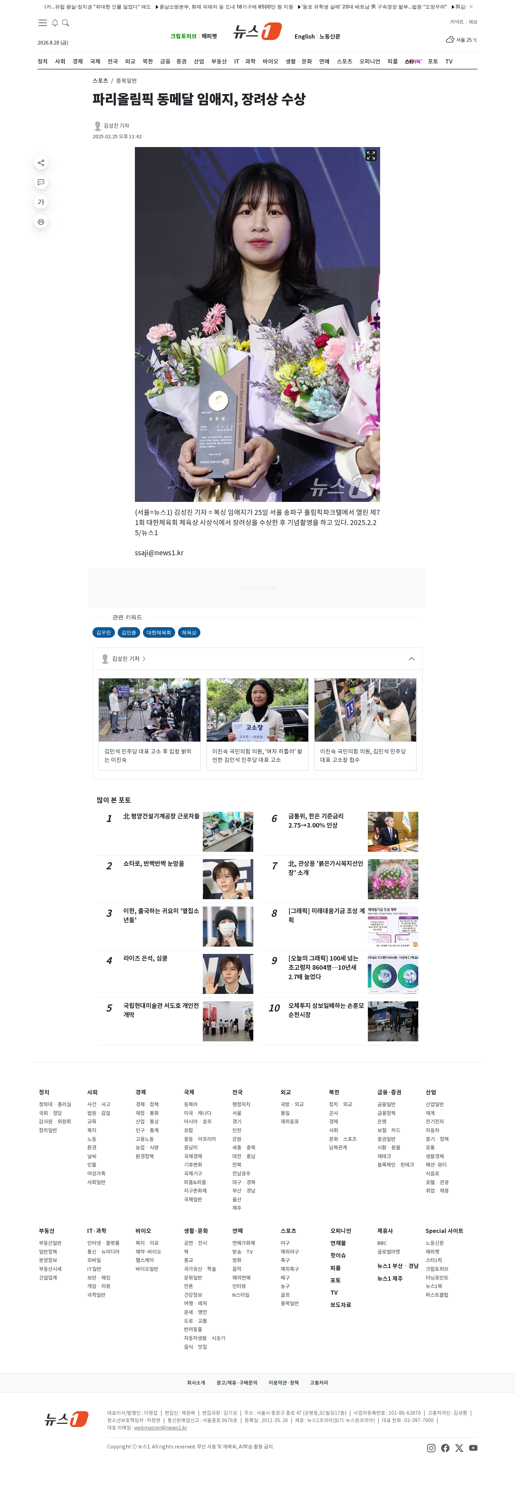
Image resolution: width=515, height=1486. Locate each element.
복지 (91, 1130)
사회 (92, 1092)
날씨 (91, 1156)
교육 (91, 1122)
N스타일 (240, 1295)
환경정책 (145, 1156)
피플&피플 (195, 1182)
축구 (285, 1260)
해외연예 (241, 1278)
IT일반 (94, 1269)
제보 (473, 22)
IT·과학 (97, 1231)
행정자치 (241, 1104)
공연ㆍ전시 (195, 1243)
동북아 (191, 1104)
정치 (44, 1092)
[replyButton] (41, 182)
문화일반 (193, 1278)
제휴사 (385, 1231)
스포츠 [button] (100, 80)
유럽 (188, 1130)
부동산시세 (50, 1269)
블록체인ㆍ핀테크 (395, 1165)
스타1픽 (434, 1260)
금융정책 (386, 1113)
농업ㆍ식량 (147, 1148)
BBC (382, 1243)
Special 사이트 (445, 1231)
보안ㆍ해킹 (98, 1278)
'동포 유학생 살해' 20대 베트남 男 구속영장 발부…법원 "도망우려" (341, 6)
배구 (285, 1278)
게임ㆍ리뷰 (98, 1286)
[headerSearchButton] (65, 22)
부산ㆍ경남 (243, 1191)
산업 (431, 1092)
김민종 (129, 632)
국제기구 (193, 1173)
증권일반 (386, 1139)
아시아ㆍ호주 (198, 1122)
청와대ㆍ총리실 (55, 1104)
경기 (236, 1122)
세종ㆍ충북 (243, 1148)
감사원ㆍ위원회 (55, 1122)
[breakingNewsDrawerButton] (55, 22)
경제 (141, 1092)
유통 (430, 1148)
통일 (285, 1113)
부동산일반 (50, 1243)
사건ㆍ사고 (98, 1104)
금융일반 (386, 1104)
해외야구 (290, 1252)
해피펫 (209, 36)
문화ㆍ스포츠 (343, 1139)
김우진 (103, 632)
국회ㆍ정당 (50, 1113)
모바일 (94, 1260)
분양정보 (48, 1260)
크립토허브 (184, 36)
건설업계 (48, 1278)
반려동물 (193, 1329)
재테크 (384, 1156)
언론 (188, 1286)
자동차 (432, 1130)
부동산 (47, 1231)
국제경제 (193, 1156)
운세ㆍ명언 (195, 1312)
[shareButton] (41, 162)
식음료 (432, 1173)
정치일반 (48, 1130)
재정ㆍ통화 (147, 1113)
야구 (285, 1243)
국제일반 (193, 1199)
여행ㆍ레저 (195, 1303)
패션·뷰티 (436, 1165)
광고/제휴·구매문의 (237, 1383)
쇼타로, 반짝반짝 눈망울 (153, 864)
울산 (236, 1199)
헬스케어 (145, 1260)
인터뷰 (239, 1286)
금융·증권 (389, 1092)
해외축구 (290, 1269)
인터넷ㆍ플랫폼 (103, 1243)
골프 (285, 1295)
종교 (188, 1260)
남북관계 (338, 1148)
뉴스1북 (434, 1286)
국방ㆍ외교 (292, 1104)
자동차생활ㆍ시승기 (204, 1338)
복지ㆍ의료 (147, 1243)
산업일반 (435, 1104)
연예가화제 (243, 1243)
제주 (236, 1208)
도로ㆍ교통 (195, 1321)
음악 (236, 1269)
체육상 (189, 632)
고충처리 (319, 1383)
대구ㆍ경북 (243, 1182)
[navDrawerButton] (42, 22)
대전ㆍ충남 (243, 1156)
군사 (333, 1113)
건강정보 (193, 1295)
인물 (91, 1165)
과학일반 (96, 1295)
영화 (236, 1260)
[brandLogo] (257, 30)
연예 (237, 1231)
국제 (189, 1092)
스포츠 (288, 1231)
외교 (286, 1092)
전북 (236, 1165)
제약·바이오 (148, 1252)
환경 (91, 1148)
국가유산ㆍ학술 (200, 1269)
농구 (285, 1286)
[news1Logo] (66, 1418)
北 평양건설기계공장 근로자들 (161, 816)
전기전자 (435, 1122)
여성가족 (96, 1173)
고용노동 (145, 1139)
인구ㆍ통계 (147, 1130)
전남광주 (241, 1173)
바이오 (143, 1231)
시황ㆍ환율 (388, 1148)
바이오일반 (147, 1269)
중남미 (191, 1148)
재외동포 (290, 1122)
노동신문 (330, 36)
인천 (236, 1130)
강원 (236, 1139)
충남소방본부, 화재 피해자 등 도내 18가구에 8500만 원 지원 (193, 6)
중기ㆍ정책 (437, 1139)
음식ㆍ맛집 (195, 1347)
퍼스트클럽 (437, 1295)
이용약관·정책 (284, 1383)
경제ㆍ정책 (147, 1104)
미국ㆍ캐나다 (198, 1113)
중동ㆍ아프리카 (200, 1139)
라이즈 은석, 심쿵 (145, 958)
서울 (236, 1113)
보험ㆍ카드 (388, 1130)
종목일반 (290, 1303)
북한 (334, 1092)
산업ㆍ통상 (147, 1122)
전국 (237, 1092)
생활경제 (435, 1156)
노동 (91, 1139)
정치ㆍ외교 (340, 1104)
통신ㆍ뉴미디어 (103, 1252)
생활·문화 (196, 1231)
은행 (381, 1122)
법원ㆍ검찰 (98, 1113)
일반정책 (48, 1252)
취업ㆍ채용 (437, 1191)
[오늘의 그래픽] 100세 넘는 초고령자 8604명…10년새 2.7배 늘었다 (323, 967)
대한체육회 (159, 632)
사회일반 (96, 1182)
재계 (430, 1113)
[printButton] (41, 221)
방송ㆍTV (242, 1252)
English (305, 36)
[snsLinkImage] (431, 1447)
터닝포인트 (437, 1278)
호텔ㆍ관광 (437, 1182)
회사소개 (196, 1383)
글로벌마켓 (388, 1252)
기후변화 (193, 1165)
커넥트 (457, 22)
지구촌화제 (195, 1191)
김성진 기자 (116, 125)
